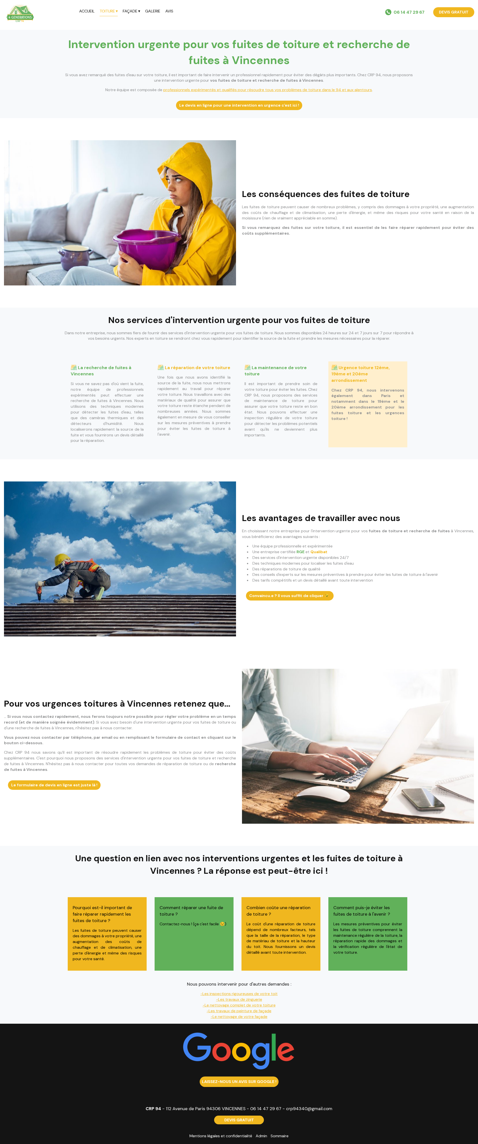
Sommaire (280, 1136)
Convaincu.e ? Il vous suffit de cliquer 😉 (289, 595)
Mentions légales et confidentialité (220, 1136)
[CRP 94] (39, 12)
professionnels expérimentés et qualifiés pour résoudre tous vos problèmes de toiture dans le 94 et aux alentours (267, 89)
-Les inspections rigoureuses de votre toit (239, 993)
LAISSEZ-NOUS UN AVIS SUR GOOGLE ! (239, 1081)
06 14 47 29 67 (265, 1108)
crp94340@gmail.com (309, 1108)
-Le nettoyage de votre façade (239, 1016)
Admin (261, 1136)
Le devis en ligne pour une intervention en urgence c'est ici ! (239, 105)
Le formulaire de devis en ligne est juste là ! (54, 785)
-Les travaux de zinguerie (239, 999)
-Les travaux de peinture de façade (239, 1010)
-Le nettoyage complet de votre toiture (239, 1005)
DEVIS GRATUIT (454, 12)
